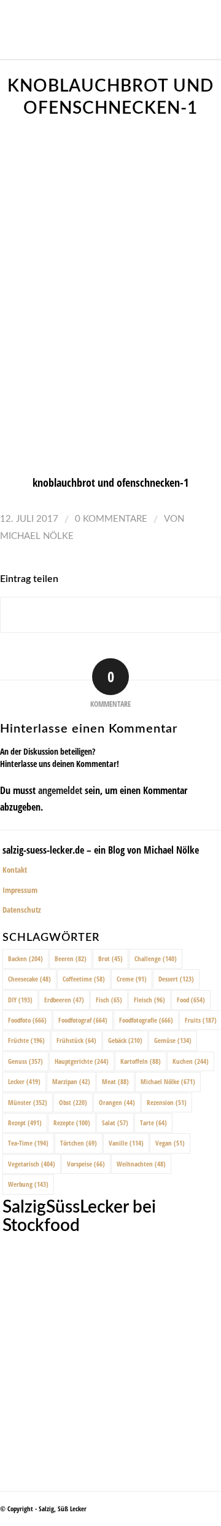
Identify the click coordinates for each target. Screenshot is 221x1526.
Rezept (25, 1122)
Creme (132, 978)
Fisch (109, 999)
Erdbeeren (64, 999)
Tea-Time (28, 1142)
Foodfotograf (82, 1020)
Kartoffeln (140, 1061)
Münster (27, 1102)
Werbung (28, 1184)
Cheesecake (29, 978)
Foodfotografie (146, 1020)
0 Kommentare (111, 519)
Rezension (167, 1102)
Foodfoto (27, 1020)
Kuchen (191, 1061)
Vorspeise (86, 1163)
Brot (110, 958)
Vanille (126, 1142)
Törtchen (78, 1142)
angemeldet (60, 790)
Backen (25, 958)
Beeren (71, 958)
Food (191, 999)
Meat (115, 1081)
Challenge (155, 958)
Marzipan (71, 1081)
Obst (73, 1102)
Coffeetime (84, 978)
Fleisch (149, 999)
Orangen (117, 1102)
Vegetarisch (31, 1163)
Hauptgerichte (82, 1061)
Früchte (26, 1040)
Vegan (170, 1142)
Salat (115, 1122)
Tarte (153, 1122)
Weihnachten (141, 1163)
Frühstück (76, 1040)
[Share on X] (110, 614)
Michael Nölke (37, 536)
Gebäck (125, 1040)
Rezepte (71, 1122)
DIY (20, 999)
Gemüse (173, 1040)
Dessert (176, 978)
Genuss (25, 1061)
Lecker (24, 1081)
